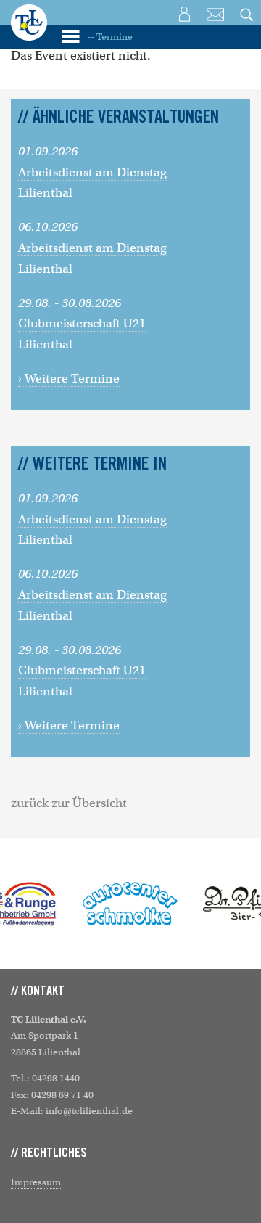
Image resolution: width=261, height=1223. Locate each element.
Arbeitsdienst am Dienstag (92, 172)
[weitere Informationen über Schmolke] (130, 903)
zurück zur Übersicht (69, 803)
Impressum (36, 1182)
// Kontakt (38, 991)
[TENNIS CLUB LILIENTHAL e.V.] (29, 32)
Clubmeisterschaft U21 (82, 323)
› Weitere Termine (69, 378)
